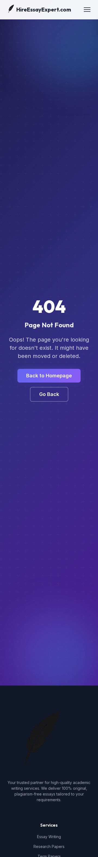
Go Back (49, 394)
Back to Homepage (49, 375)
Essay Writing (49, 836)
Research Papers (49, 846)
